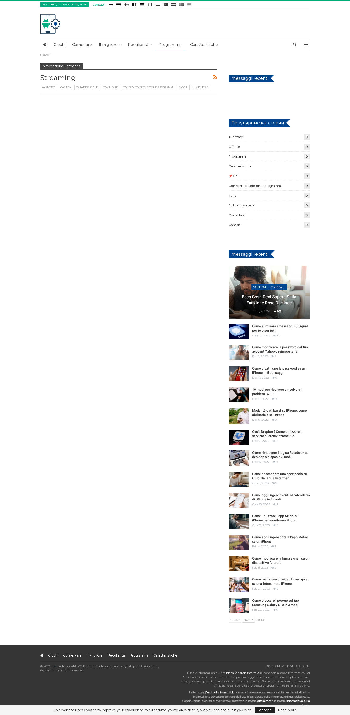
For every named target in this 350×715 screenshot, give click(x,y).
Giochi (59, 44)
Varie (232, 195)
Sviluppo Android (242, 205)
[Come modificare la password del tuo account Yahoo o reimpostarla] (239, 352)
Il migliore (108, 44)
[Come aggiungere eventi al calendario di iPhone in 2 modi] (239, 500)
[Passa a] (111, 4)
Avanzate (48, 87)
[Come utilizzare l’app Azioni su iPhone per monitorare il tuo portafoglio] (239, 521)
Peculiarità (138, 44)
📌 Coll (234, 176)
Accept (265, 710)
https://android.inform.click (244, 673)
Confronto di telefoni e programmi (148, 87)
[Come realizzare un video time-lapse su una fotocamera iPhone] (239, 584)
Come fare (82, 44)
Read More (287, 710)
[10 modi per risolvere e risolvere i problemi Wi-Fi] (239, 395)
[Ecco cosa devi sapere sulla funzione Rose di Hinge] (269, 292)
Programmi (169, 44)
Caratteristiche (204, 44)
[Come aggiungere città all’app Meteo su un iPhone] (239, 542)
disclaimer (264, 701)
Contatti (98, 4)
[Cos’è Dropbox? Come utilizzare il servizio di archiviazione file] (239, 437)
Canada (65, 87)
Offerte (234, 147)
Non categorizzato (269, 287)
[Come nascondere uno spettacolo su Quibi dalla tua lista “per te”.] (239, 479)
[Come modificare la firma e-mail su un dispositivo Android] (239, 563)
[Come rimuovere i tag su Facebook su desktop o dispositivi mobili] (239, 458)
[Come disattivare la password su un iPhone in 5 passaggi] (239, 373)
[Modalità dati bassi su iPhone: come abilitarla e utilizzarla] (239, 416)
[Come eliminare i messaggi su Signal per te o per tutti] (239, 331)
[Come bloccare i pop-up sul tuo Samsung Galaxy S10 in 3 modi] (239, 606)
